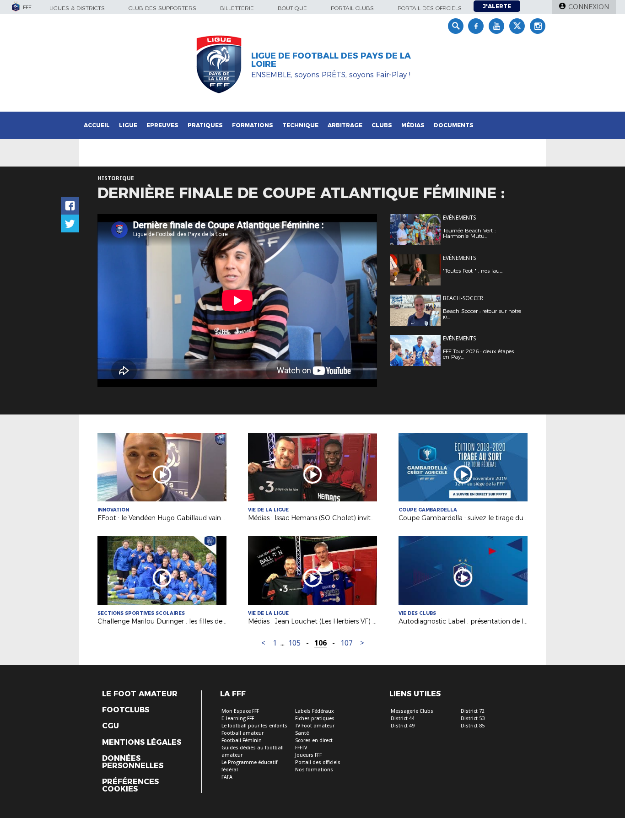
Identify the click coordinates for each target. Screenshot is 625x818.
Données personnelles (132, 762)
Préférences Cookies (130, 785)
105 (294, 643)
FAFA (226, 777)
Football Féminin (241, 740)
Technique (300, 125)
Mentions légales (141, 742)
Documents (454, 125)
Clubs (382, 125)
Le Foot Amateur (140, 694)
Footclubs (125, 710)
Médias (413, 125)
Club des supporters (162, 8)
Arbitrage (345, 125)
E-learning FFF (237, 718)
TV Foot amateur (314, 726)
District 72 (473, 711)
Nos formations (314, 770)
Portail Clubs (352, 8)
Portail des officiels (430, 8)
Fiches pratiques (314, 718)
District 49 (403, 726)
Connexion (588, 7)
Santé (302, 733)
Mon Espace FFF (240, 711)
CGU (110, 726)
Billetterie (237, 8)
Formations (252, 125)
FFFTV (301, 748)
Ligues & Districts (77, 8)
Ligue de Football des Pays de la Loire (331, 60)
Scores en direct (314, 740)
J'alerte (497, 6)
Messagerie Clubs (412, 711)
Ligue (128, 125)
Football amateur (242, 733)
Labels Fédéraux (314, 711)
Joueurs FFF (308, 755)
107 (346, 643)
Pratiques (205, 125)
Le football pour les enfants (254, 726)
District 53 (473, 718)
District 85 (473, 726)
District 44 (403, 718)
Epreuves (162, 125)
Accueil (97, 125)
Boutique (292, 8)
